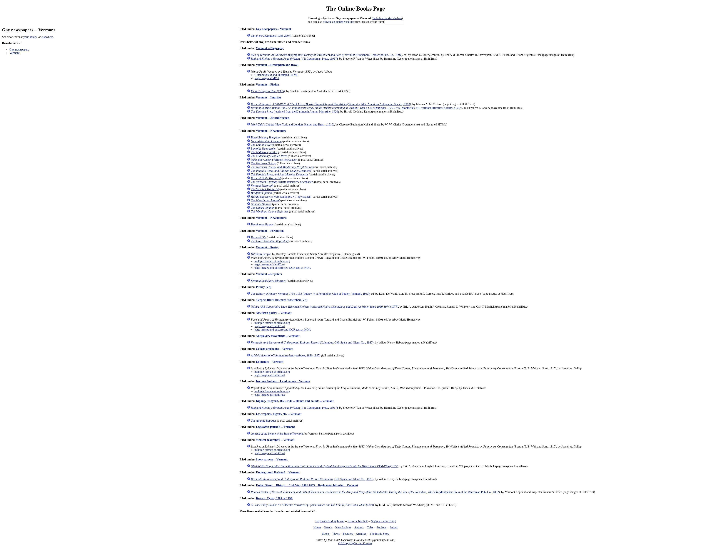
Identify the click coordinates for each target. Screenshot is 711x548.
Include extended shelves (387, 18)
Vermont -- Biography (270, 48)
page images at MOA (266, 78)
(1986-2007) (271, 35)
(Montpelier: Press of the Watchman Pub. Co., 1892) (375, 492)
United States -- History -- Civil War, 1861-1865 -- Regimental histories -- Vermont (307, 485)
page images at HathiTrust (269, 264)
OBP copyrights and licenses (355, 543)
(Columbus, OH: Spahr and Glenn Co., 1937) (312, 342)
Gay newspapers (19, 49)
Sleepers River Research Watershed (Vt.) (281, 299)
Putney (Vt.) (263, 287)
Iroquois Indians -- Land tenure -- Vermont (283, 381)
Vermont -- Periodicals (270, 230)
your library (30, 36)
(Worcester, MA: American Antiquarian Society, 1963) (331, 104)
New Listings (343, 527)
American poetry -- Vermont (273, 312)
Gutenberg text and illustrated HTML (276, 74)
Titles (370, 527)
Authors (359, 527)
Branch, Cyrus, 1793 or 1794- (274, 498)
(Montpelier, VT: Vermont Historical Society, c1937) (356, 107)
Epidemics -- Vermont (269, 361)
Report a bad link (358, 521)
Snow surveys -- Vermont (272, 459)
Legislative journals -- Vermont (275, 426)
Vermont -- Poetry (267, 247)
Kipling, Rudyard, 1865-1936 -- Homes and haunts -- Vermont (294, 401)
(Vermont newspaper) (274, 159)
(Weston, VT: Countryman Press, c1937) (294, 58)
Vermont (14, 52)
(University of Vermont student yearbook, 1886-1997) (285, 355)
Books (325, 533)
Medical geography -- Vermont (275, 439)
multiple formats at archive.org (272, 261)
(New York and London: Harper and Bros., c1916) (292, 124)
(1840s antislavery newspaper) (282, 181)
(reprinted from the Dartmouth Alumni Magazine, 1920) (295, 111)
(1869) (312, 505)
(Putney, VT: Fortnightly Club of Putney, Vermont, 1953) (310, 293)
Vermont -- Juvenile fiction (272, 117)
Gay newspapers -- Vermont (273, 29)
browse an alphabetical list (338, 21)
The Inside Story (379, 533)
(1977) (324, 306)
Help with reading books (329, 521)
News (336, 533)
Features (348, 533)
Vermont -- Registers (269, 274)
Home (317, 527)
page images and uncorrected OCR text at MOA (282, 267)
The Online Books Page (355, 8)
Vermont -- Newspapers (271, 130)
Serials (394, 527)
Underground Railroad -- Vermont (278, 472)
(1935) (268, 91)
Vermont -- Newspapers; (271, 217)
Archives (361, 533)
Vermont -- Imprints (268, 97)
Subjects (381, 527)
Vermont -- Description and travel (277, 64)
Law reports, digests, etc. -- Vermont (278, 413)
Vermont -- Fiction (267, 84)
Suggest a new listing (383, 521)
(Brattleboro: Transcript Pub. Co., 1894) (326, 54)
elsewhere (47, 36)
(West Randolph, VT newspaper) (281, 196)
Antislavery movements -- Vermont (277, 335)
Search (328, 527)
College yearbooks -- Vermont (274, 348)
